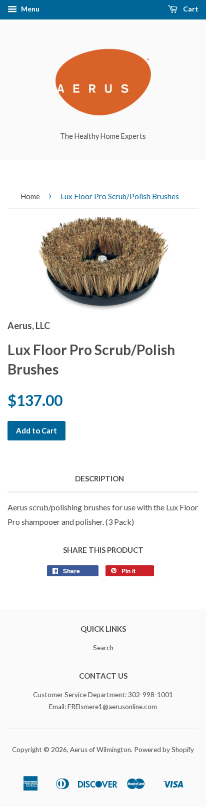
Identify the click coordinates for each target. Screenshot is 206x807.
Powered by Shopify (164, 750)
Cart (190, 8)
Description (99, 478)
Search (103, 648)
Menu (30, 8)
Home (30, 196)
